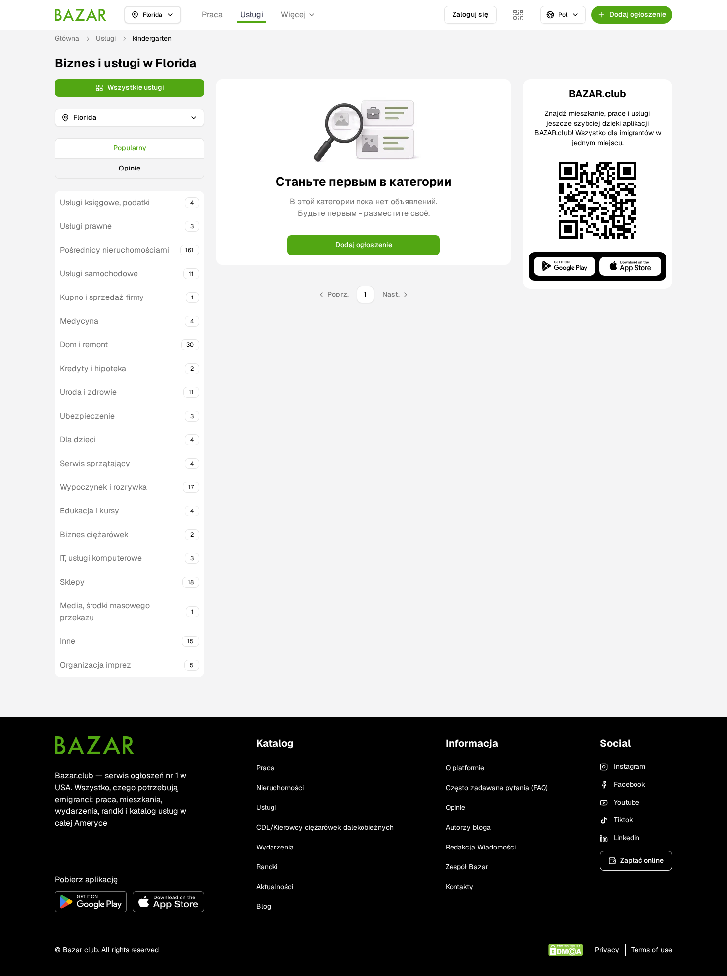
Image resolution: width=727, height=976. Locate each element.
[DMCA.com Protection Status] (565, 950)
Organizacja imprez (95, 665)
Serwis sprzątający (95, 463)
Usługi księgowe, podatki (105, 202)
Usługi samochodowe (99, 273)
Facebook (629, 784)
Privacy (607, 949)
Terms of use (651, 949)
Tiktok (623, 819)
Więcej (293, 14)
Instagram (629, 766)
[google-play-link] (91, 901)
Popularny (129, 147)
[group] (129, 158)
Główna (67, 38)
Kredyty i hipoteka (93, 368)
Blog (263, 906)
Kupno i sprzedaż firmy (102, 297)
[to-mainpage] (94, 745)
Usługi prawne (86, 226)
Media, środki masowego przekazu (105, 611)
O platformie (465, 768)
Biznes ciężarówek (94, 534)
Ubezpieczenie (87, 416)
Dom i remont (84, 344)
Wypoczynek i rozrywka (103, 487)
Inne (67, 641)
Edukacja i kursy (89, 511)
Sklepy (72, 582)
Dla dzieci (78, 439)
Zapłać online (642, 860)
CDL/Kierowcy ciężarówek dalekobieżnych (325, 827)
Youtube (626, 802)
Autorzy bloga (468, 827)
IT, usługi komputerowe (101, 558)
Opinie (129, 168)
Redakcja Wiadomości (481, 847)
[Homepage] (80, 15)
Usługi (251, 14)
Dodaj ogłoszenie (363, 244)
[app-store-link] (168, 901)
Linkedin (626, 837)
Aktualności (274, 886)
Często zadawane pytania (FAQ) (497, 787)
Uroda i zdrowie (88, 392)
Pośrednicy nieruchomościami (114, 250)
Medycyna (79, 321)
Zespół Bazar (467, 866)
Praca (212, 14)
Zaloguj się (470, 14)
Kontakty (459, 886)
